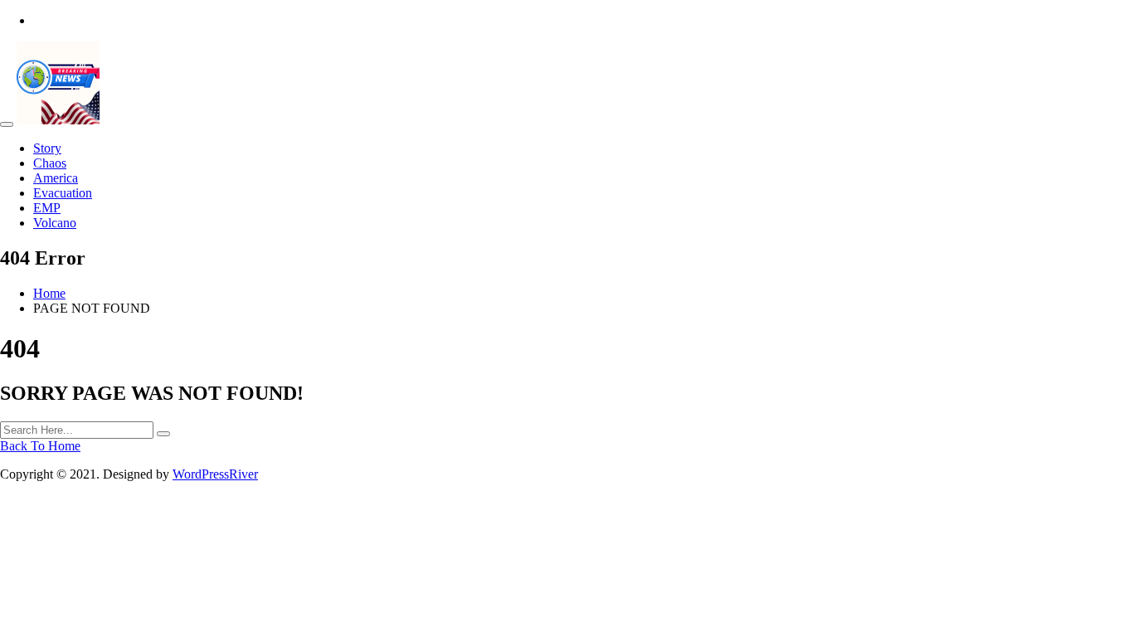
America (55, 178)
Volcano (54, 223)
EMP (47, 208)
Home (49, 293)
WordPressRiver (215, 474)
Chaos (49, 163)
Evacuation (62, 193)
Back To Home (40, 446)
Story (47, 148)
